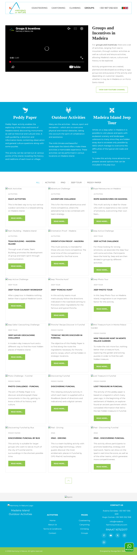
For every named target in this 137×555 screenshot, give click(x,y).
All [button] (38, 182)
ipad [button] (63, 182)
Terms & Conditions (52, 529)
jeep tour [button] (76, 182)
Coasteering (39, 8)
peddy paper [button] (94, 182)
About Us (52, 524)
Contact (52, 533)
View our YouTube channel (112, 90)
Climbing (75, 8)
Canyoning (58, 8)
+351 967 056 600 (109, 8)
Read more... (16, 218)
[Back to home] (17, 8)
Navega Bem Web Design (121, 551)
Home (52, 520)
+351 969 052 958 (123, 517)
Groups (89, 8)
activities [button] (50, 182)
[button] (68, 480)
